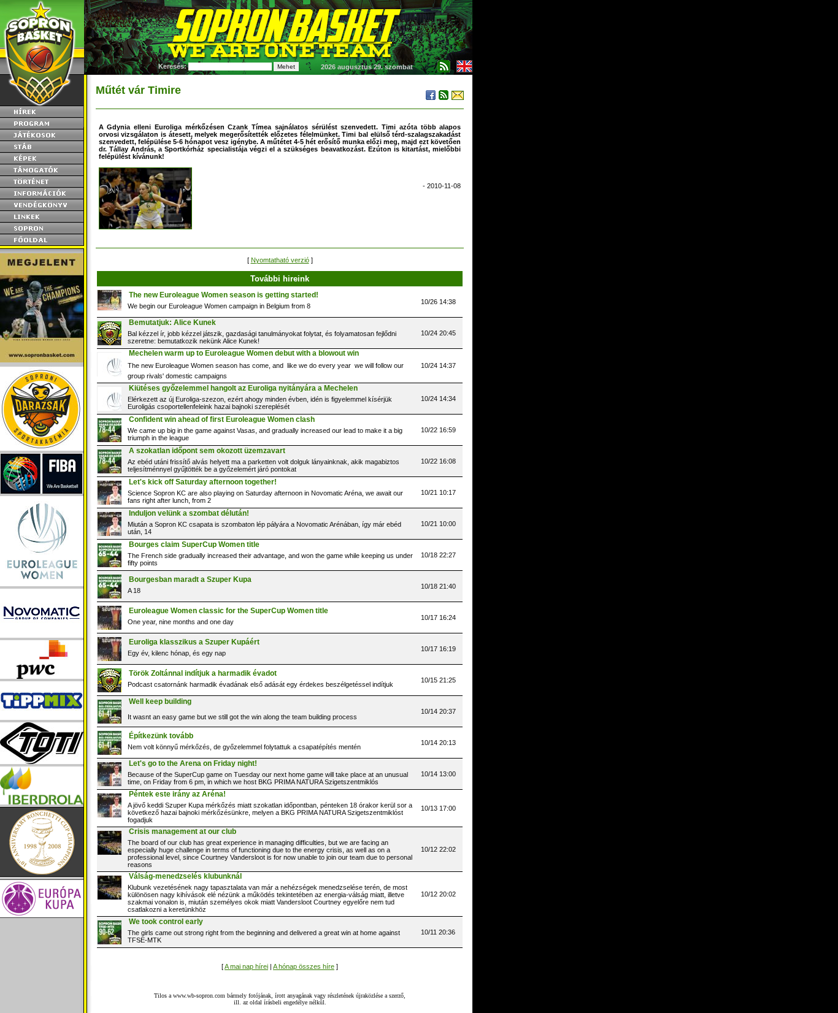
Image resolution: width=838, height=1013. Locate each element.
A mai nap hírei (246, 966)
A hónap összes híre (303, 966)
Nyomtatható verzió (280, 260)
